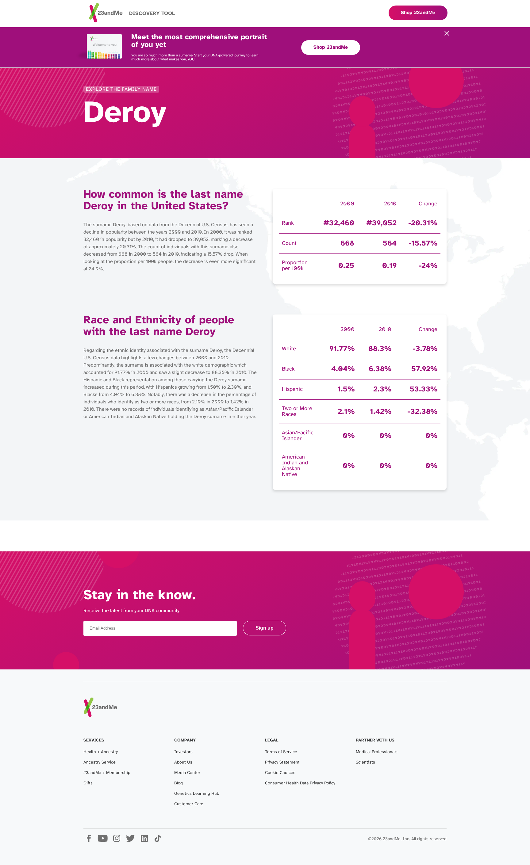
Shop (418, 12)
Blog (178, 783)
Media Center (187, 773)
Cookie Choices (280, 773)
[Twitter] (130, 840)
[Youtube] (102, 840)
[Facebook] (88, 840)
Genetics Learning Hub (196, 793)
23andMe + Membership (106, 773)
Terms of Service (281, 752)
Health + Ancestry (100, 752)
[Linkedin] (144, 840)
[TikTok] (157, 840)
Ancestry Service (99, 762)
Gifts (88, 783)
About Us (183, 762)
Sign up (264, 628)
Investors (183, 752)
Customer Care (188, 804)
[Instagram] (116, 840)
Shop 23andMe (330, 47)
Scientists (365, 762)
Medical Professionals (377, 752)
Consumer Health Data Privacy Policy (300, 783)
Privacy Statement (282, 762)
